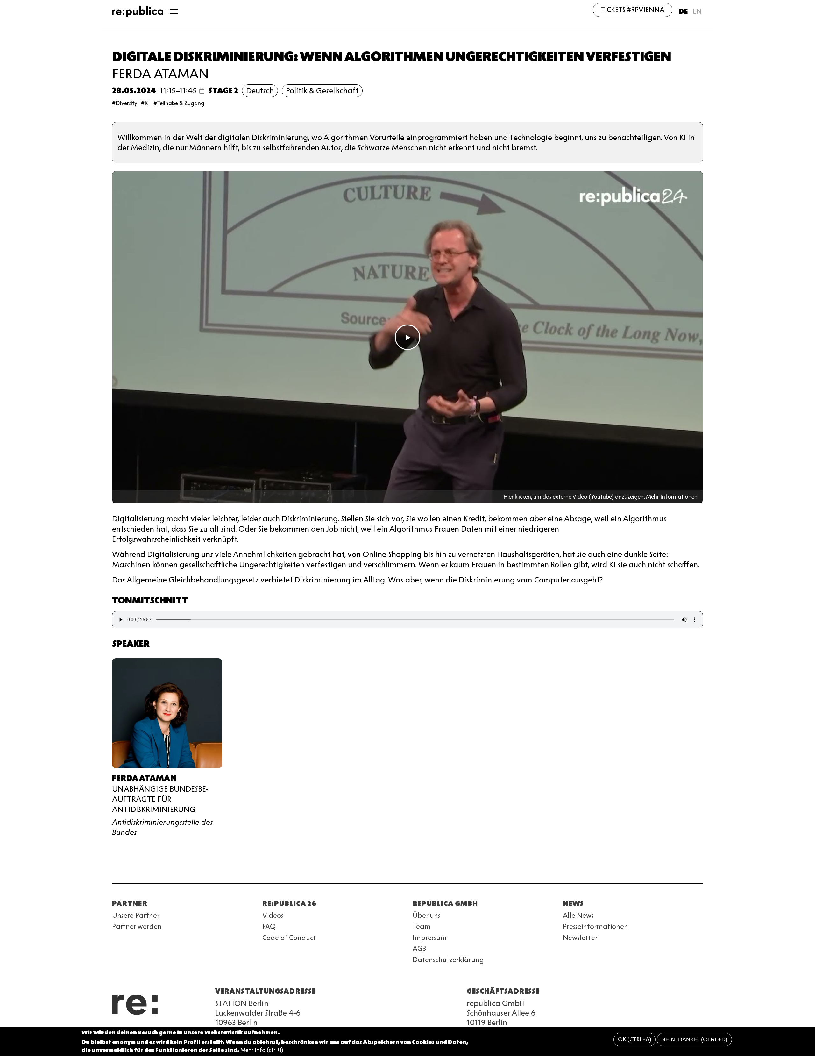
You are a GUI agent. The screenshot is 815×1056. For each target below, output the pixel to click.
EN (697, 11)
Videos (272, 915)
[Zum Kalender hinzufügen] (202, 91)
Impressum (430, 937)
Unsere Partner (135, 915)
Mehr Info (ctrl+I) (261, 1050)
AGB (419, 948)
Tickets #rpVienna (632, 9)
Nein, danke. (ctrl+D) (694, 1040)
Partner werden (137, 926)
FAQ (269, 926)
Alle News (578, 915)
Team (422, 926)
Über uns (426, 915)
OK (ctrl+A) (634, 1039)
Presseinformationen (595, 926)
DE (683, 11)
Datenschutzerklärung (448, 959)
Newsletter (580, 937)
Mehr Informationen (672, 496)
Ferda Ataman (160, 74)
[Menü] (174, 11)
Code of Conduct (289, 937)
